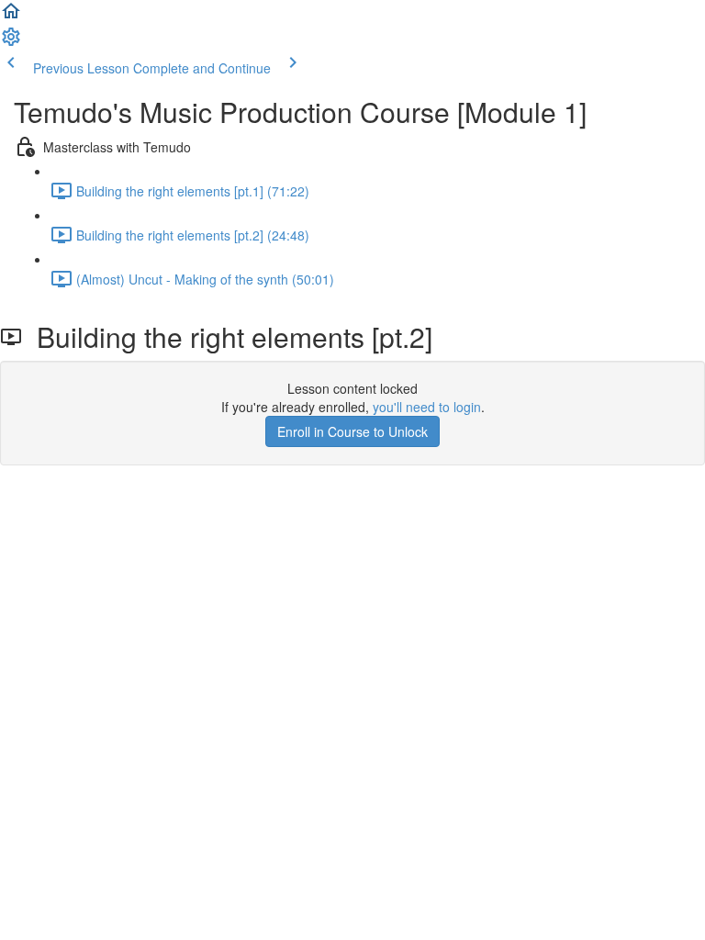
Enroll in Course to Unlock (352, 431)
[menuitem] (11, 42)
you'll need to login (427, 406)
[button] (11, 16)
